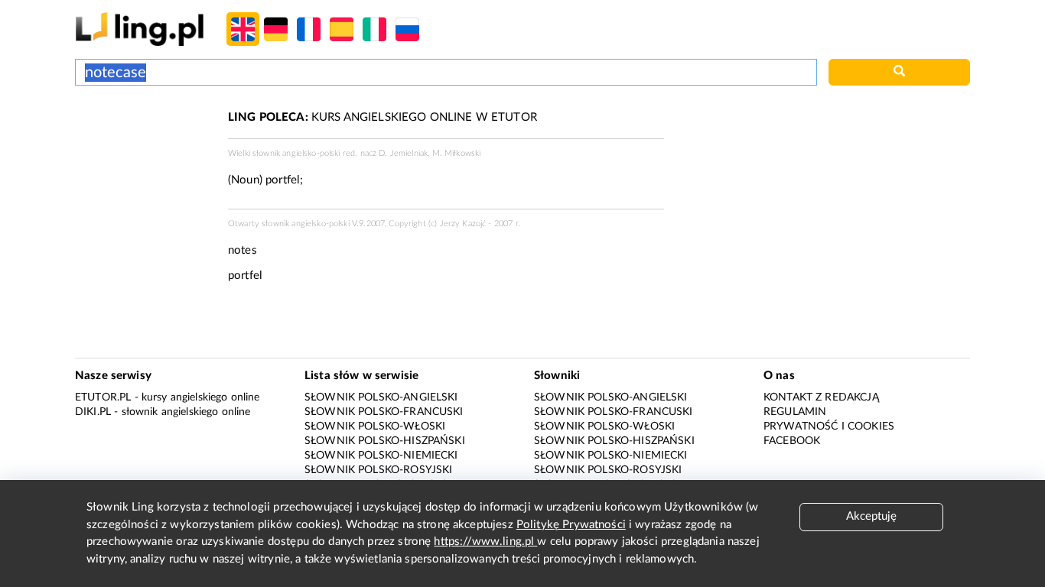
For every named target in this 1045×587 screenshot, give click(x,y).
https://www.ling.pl (485, 541)
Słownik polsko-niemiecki (381, 455)
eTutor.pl (103, 397)
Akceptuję (871, 516)
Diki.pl (93, 412)
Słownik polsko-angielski (381, 397)
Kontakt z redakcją (821, 397)
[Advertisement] (144, 166)
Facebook (791, 441)
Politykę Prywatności (571, 524)
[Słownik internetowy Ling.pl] (139, 28)
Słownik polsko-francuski (384, 412)
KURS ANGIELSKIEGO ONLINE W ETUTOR (382, 117)
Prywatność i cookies (828, 426)
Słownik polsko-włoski (374, 426)
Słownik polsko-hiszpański (384, 441)
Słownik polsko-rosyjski (378, 470)
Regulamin (794, 412)
